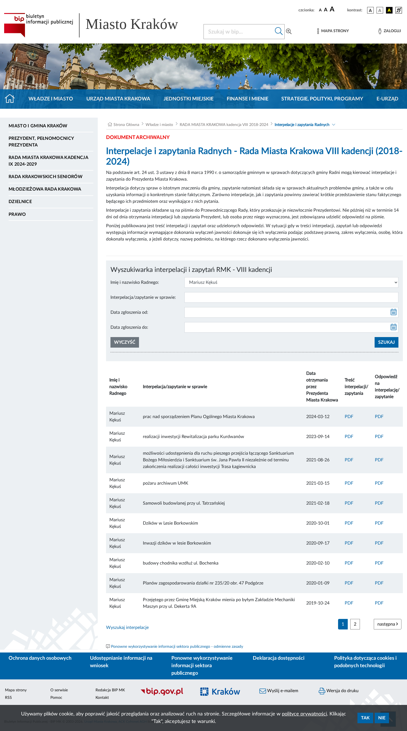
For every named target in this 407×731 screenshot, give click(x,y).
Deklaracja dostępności (279, 658)
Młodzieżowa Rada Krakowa (45, 189)
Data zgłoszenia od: (129, 312)
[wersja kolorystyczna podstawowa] (370, 10)
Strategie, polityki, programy (322, 99)
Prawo (17, 214)
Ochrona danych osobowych (40, 658)
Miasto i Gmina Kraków (38, 126)
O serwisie (59, 690)
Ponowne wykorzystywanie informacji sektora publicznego (202, 666)
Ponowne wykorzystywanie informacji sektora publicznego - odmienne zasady (177, 647)
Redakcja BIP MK (110, 690)
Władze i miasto (51, 99)
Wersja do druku (342, 691)
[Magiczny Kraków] (224, 694)
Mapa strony (16, 690)
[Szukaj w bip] (279, 31)
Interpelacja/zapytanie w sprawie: (143, 297)
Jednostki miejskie (188, 99)
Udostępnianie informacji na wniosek (121, 662)
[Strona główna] (12, 99)
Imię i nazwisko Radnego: (134, 282)
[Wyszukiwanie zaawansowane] (289, 31)
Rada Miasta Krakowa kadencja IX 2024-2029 (48, 160)
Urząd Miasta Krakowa (118, 99)
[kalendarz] (393, 312)
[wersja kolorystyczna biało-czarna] (380, 10)
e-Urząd (387, 99)
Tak (365, 718)
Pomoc (56, 698)
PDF (349, 416)
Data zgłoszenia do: (129, 327)
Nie (381, 718)
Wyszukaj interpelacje (127, 627)
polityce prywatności (304, 714)
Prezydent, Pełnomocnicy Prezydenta (41, 141)
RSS (8, 698)
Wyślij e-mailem (282, 691)
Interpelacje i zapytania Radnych (302, 125)
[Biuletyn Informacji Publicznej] (165, 694)
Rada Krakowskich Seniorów (46, 176)
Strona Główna (126, 125)
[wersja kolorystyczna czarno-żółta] (389, 10)
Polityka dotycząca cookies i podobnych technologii (365, 662)
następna (386, 624)
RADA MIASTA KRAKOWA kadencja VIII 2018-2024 (224, 125)
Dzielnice (20, 201)
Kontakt (102, 698)
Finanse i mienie (247, 99)
